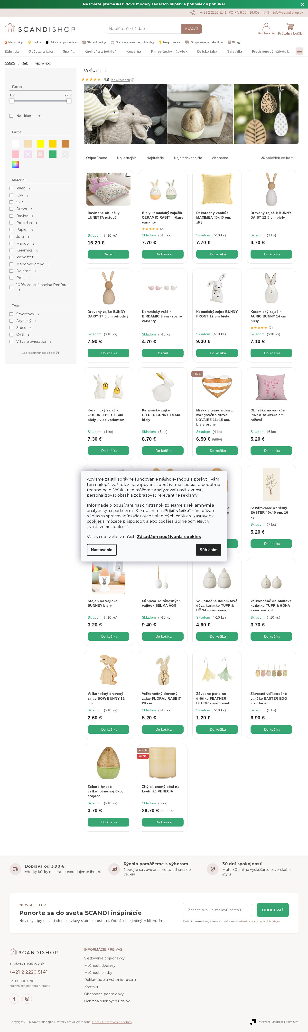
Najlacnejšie (127, 158)
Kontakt (91, 987)
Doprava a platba (206, 42)
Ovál (22, 334)
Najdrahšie (155, 158)
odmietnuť (197, 521)
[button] (132, 80)
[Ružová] (14, 153)
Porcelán (26, 223)
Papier (24, 229)
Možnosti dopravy (99, 965)
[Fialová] (27, 153)
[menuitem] (41, 51)
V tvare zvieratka (33, 341)
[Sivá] (64, 153)
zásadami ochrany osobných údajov (257, 921)
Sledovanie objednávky (104, 958)
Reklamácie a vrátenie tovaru (110, 979)
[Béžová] (27, 143)
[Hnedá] (64, 143)
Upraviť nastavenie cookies (112, 1022)
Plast (23, 188)
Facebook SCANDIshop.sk (14, 999)
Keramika (27, 250)
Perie (23, 278)
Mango (25, 243)
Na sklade (28, 116)
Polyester (27, 257)
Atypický (26, 321)
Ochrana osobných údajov (107, 1001)
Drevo (24, 209)
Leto (36, 42)
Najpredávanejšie (188, 158)
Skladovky (96, 42)
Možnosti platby (98, 972)
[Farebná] (14, 163)
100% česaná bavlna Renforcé (43, 287)
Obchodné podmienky (104, 994)
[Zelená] (51, 153)
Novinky (15, 42)
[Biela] (14, 143)
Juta (22, 236)
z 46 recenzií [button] (120, 79)
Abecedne (220, 158)
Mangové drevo (33, 264)
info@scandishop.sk (26, 963)
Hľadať (191, 28)
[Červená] (39, 153)
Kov (22, 195)
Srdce (24, 327)
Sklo (22, 202)
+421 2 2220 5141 (28, 972)
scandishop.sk (27, 999)
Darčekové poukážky (134, 42)
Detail (108, 254)
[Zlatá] (51, 143)
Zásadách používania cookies (169, 536)
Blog (236, 42)
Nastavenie (101, 550)
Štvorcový (27, 314)
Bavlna (24, 216)
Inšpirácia (171, 42)
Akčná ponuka (63, 42)
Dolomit (26, 271)
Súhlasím (209, 550)
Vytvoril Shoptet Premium (279, 1022)
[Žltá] (39, 143)
